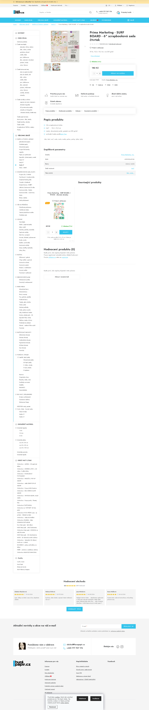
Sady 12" (21, 160)
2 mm (20, 436)
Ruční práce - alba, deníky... (24, 119)
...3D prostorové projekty (26, 107)
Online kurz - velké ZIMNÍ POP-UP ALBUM (26, 484)
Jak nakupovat (48, 692)
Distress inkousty (23, 337)
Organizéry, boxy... (24, 377)
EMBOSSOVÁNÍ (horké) (23, 277)
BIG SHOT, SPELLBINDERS (24, 394)
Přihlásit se (129, 626)
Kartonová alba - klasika (25, 190)
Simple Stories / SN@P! (25, 185)
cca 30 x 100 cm (24, 448)
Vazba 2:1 (22, 414)
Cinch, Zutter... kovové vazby (25, 409)
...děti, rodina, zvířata (25, 49)
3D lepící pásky (27, 362)
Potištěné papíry (23, 144)
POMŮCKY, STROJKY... (23, 355)
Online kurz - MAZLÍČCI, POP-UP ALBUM (26, 480)
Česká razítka (20, 124)
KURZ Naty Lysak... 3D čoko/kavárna (27, 535)
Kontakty (23, 5)
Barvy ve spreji (23, 294)
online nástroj (65, 703)
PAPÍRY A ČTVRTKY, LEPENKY (25, 139)
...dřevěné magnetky (24, 105)
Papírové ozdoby (23, 232)
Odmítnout (82, 699)
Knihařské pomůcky (22, 452)
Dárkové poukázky (22, 42)
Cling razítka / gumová (25, 260)
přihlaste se (52, 257)
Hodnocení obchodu (56, 5)
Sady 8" (21, 162)
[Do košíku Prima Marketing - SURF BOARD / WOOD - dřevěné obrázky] (65, 232)
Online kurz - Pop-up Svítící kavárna (27, 488)
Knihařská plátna (21, 440)
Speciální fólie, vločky (25, 318)
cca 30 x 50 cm (23, 445)
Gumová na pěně (24, 265)
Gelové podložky (23, 307)
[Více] (131, 20)
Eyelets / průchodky (24, 243)
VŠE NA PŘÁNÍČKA (22, 205)
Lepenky (21, 152)
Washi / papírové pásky (25, 224)
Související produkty (90, 111)
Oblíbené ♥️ (44, 5)
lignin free (63, 134)
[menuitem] (18, 20)
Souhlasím (96, 699)
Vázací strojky (23, 412)
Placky (19, 130)
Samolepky (22, 222)
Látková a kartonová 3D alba (27, 187)
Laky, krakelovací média (25, 312)
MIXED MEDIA (21, 286)
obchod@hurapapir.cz (76, 644)
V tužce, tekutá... (27, 368)
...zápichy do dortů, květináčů (27, 102)
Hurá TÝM (79, 673)
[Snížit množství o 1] (94, 73)
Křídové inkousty (23, 345)
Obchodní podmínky (50, 683)
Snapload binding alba (25, 180)
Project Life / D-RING (25, 174)
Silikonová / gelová (24, 257)
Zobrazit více (74, 609)
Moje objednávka (33, 5)
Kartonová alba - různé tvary (26, 192)
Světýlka (21, 385)
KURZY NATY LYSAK (24, 460)
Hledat (90, 12)
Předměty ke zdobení (25, 323)
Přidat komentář (62, 277)
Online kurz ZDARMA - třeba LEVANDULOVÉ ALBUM (25, 521)
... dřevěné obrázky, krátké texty (27, 112)
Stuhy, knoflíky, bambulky (26, 248)
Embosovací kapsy (24, 402)
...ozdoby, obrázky (24, 93)
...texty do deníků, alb (25, 74)
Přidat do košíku (118, 73)
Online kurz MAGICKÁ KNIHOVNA (26, 552)
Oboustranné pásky (28, 360)
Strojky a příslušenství (25, 397)
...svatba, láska (23, 55)
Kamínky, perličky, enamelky (26, 230)
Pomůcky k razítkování (25, 273)
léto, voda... (130, 173)
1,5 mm (21, 433)
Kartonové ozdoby (24, 245)
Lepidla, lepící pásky (24, 357)
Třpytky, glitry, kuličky (25, 302)
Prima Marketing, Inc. (112, 80)
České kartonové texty (23, 69)
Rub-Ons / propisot (24, 235)
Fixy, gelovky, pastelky (25, 297)
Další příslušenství (24, 200)
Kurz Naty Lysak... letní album (25, 525)
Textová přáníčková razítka (26, 212)
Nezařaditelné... (23, 390)
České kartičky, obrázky (23, 122)
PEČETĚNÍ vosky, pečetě (23, 406)
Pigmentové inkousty (24, 343)
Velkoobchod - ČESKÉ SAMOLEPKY (86, 679)
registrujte (65, 257)
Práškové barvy (23, 299)
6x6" (132, 168)
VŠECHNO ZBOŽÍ (24, 135)
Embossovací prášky (24, 280)
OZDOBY (19, 219)
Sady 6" (21, 165)
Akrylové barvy (23, 292)
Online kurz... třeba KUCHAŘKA (25, 517)
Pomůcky (21, 328)
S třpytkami (26, 370)
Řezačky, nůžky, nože (25, 380)
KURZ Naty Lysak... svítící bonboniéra (27, 527)
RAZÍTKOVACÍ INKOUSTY (24, 332)
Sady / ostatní (23, 167)
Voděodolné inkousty (25, 340)
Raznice (21, 374)
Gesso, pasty (22, 305)
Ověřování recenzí (50, 689)
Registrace (131, 5)
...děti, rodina (22, 77)
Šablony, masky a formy (25, 320)
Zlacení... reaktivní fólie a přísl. (27, 325)
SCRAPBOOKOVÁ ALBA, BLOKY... (26, 172)
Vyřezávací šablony (24, 399)
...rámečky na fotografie (25, 110)
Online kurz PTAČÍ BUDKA (24, 505)
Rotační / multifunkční (25, 268)
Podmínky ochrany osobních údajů (54, 686)
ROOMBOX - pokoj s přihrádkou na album (27, 546)
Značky (20, 558)
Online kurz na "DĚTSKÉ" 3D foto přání (26, 509)
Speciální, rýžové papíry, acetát (27, 157)
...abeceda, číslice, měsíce (26, 47)
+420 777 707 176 (105, 11)
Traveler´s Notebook (24, 182)
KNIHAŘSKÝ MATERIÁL (25, 424)
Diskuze (78, 111)
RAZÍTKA (19, 255)
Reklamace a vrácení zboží (83, 676)
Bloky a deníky (23, 198)
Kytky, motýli (22, 227)
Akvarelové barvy (23, 289)
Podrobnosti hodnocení (115, 44)
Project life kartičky (24, 149)
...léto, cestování (23, 85)
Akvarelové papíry (24, 147)
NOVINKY (21, 33)
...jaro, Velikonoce (24, 57)
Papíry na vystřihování (25, 155)
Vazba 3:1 (22, 417)
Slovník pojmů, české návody (84, 670)
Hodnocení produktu (65, 111)
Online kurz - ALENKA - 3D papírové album (27, 465)
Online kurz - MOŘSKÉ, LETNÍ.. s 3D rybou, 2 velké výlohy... (27, 470)
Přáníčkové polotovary (25, 207)
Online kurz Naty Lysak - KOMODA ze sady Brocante (27, 531)
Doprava (15, 5)
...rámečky (22, 95)
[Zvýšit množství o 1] (99, 73)
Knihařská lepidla (21, 455)
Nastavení (52, 707)
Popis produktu (50, 111)
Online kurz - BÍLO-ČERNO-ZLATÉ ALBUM (26, 492)
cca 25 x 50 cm (23, 442)
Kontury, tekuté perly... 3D (26, 315)
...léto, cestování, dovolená (26, 60)
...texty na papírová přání (25, 72)
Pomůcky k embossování (25, 282)
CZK (109, 5)
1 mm (20, 430)
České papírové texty (22, 117)
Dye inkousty (22, 348)
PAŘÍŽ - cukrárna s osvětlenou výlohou (27, 550)
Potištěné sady (23, 215)
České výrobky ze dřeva (23, 99)
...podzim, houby (23, 62)
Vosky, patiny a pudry (25, 310)
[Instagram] (122, 646)
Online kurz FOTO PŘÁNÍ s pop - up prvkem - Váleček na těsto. (27, 514)
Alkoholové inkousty (24, 335)
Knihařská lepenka (22, 428)
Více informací (95, 56)
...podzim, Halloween (25, 87)
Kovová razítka (23, 270)
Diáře (20, 195)
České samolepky (21, 44)
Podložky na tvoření (24, 382)
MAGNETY (22, 387)
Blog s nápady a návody (82, 666)
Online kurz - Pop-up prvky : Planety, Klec (27, 502)
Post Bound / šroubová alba (26, 177)
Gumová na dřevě (24, 262)
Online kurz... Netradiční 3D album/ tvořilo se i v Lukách (27, 541)
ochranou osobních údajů (118, 631)
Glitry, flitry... (22, 250)
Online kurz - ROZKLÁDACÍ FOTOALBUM (24, 475)
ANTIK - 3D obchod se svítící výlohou (27, 537)
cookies (57, 697)
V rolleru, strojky (27, 365)
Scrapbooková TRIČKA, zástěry (25, 127)
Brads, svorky (22, 240)
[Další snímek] (85, 46)
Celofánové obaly (24, 210)
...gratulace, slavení (24, 52)
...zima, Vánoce (23, 65)
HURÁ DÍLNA (22, 38)
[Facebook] (117, 646)
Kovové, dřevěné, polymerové (27, 237)
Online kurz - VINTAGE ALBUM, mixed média (27, 497)
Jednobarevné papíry (24, 142)
